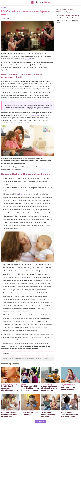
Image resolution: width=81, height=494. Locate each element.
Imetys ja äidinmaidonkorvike (10, 410)
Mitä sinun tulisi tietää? (28, 410)
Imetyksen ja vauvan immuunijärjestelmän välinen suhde (9, 415)
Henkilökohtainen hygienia (9, 384)
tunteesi (9, 340)
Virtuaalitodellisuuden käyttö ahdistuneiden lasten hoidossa (49, 388)
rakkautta (35, 115)
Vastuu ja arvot (65, 410)
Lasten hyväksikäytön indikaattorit (29, 414)
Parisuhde (24, 384)
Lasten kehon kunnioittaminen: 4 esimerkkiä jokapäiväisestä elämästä (48, 415)
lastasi (21, 194)
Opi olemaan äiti (45, 410)
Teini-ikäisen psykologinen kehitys (68, 385)
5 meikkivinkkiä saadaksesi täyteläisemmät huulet (9, 388)
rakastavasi (27, 58)
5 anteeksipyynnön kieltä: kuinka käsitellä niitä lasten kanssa (69, 415)
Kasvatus (3, 7)
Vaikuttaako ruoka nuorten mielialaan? (68, 388)
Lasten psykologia (46, 384)
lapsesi (23, 277)
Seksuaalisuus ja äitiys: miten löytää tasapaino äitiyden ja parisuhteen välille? (30, 388)
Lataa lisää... (40, 421)
